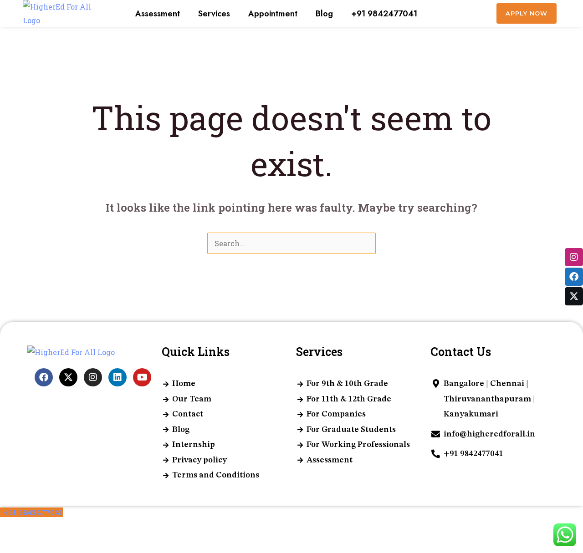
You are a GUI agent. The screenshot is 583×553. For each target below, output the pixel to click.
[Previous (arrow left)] (9, 545)
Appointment (272, 14)
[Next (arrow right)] (29, 545)
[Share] (49, 529)
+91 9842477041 (384, 14)
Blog (324, 14)
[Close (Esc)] (69, 529)
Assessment (157, 14)
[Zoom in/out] (9, 529)
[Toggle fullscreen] (29, 529)
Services (214, 14)
